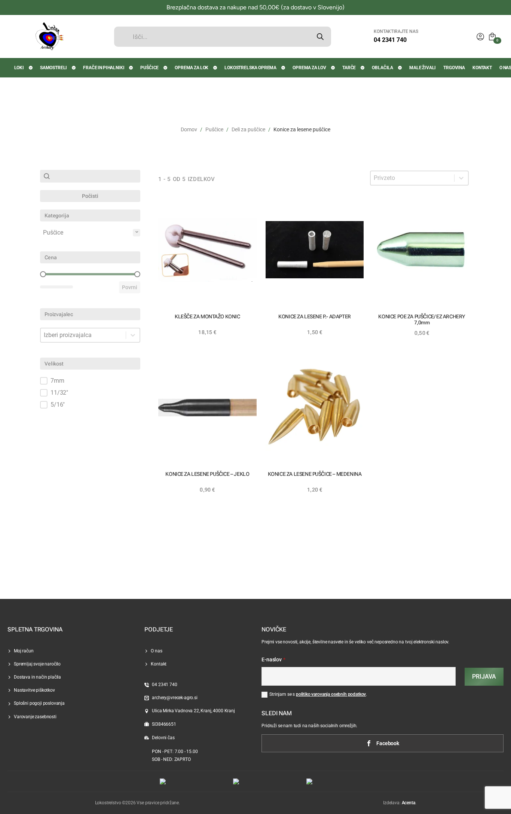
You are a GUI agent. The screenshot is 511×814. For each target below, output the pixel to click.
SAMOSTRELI (53, 67)
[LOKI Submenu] (31, 67)
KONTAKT (482, 67)
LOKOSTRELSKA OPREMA (250, 67)
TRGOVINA (454, 67)
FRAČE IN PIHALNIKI (103, 67)
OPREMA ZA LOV (309, 67)
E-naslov (273, 659)
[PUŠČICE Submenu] (165, 67)
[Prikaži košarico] (492, 36)
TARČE (349, 67)
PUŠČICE (149, 67)
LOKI (19, 67)
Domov (189, 129)
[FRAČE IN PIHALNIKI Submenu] (131, 67)
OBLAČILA (382, 67)
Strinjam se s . (318, 694)
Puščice (214, 129)
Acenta (408, 802)
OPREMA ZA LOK (191, 67)
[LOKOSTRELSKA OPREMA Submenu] (283, 67)
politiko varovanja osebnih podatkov (331, 694)
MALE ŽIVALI (422, 67)
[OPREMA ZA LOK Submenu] (215, 67)
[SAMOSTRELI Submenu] (74, 67)
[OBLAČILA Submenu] (400, 67)
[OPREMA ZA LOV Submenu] (333, 67)
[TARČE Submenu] (363, 67)
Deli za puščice (248, 129)
